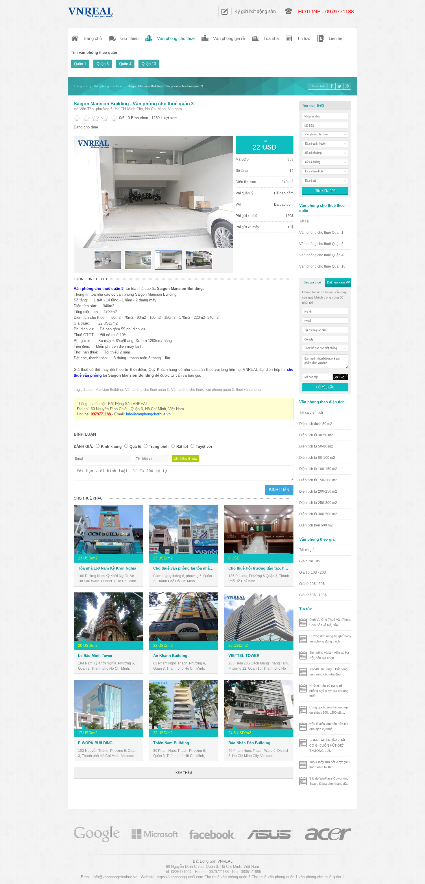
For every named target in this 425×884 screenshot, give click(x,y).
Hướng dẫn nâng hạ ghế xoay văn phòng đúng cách (330, 638)
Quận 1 (80, 64)
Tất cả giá (307, 550)
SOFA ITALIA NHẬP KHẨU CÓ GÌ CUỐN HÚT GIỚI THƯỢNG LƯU (327, 745)
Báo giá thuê (312, 282)
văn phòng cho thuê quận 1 (321, 877)
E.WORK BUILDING (95, 743)
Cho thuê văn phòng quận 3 (227, 877)
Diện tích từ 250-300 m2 (318, 503)
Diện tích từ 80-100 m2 (317, 458)
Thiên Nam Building (171, 743)
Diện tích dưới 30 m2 (315, 424)
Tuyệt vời (204, 446)
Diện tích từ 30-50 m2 (316, 435)
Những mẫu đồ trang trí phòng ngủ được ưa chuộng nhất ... (328, 691)
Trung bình (159, 446)
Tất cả (304, 221)
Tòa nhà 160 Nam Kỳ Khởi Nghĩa (107, 568)
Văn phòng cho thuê (187, 390)
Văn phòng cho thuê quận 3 (147, 390)
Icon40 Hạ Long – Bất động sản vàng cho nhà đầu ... (328, 671)
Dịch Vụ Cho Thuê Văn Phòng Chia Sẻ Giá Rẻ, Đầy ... (330, 622)
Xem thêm (183, 772)
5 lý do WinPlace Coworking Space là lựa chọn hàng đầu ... (328, 784)
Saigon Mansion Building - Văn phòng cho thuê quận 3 (134, 103)
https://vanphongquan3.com (180, 877)
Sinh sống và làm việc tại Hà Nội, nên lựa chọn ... (329, 655)
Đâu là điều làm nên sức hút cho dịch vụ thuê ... (328, 726)
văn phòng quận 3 (219, 390)
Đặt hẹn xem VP (338, 282)
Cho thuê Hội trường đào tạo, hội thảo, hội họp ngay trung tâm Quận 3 (291, 568)
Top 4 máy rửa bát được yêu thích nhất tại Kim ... (329, 764)
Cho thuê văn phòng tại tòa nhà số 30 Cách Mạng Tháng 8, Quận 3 (212, 568)
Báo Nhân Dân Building (249, 743)
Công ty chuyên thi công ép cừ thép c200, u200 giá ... (328, 710)
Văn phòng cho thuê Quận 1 (321, 233)
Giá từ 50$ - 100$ (313, 595)
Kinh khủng (111, 446)
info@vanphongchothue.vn (148, 414)
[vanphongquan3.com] (91, 11)
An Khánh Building (170, 655)
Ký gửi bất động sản (255, 11)
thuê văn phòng (248, 390)
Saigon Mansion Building (103, 390)
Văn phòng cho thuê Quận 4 (321, 255)
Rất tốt (182, 446)
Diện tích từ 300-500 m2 (318, 514)
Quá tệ (135, 446)
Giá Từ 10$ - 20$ (312, 572)
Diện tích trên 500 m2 (316, 525)
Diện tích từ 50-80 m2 (316, 446)
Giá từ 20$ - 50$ (312, 584)
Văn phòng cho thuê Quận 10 (322, 266)
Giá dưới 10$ (309, 561)
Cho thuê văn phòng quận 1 (275, 877)
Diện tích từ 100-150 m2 (318, 469)
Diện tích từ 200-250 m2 (318, 491)
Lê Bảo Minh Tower (95, 655)
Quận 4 (125, 64)
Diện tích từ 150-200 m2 (318, 480)
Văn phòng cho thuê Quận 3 (321, 244)
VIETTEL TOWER (243, 655)
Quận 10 (149, 64)
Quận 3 (103, 64)
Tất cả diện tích (311, 412)
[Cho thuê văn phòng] (97, 834)
